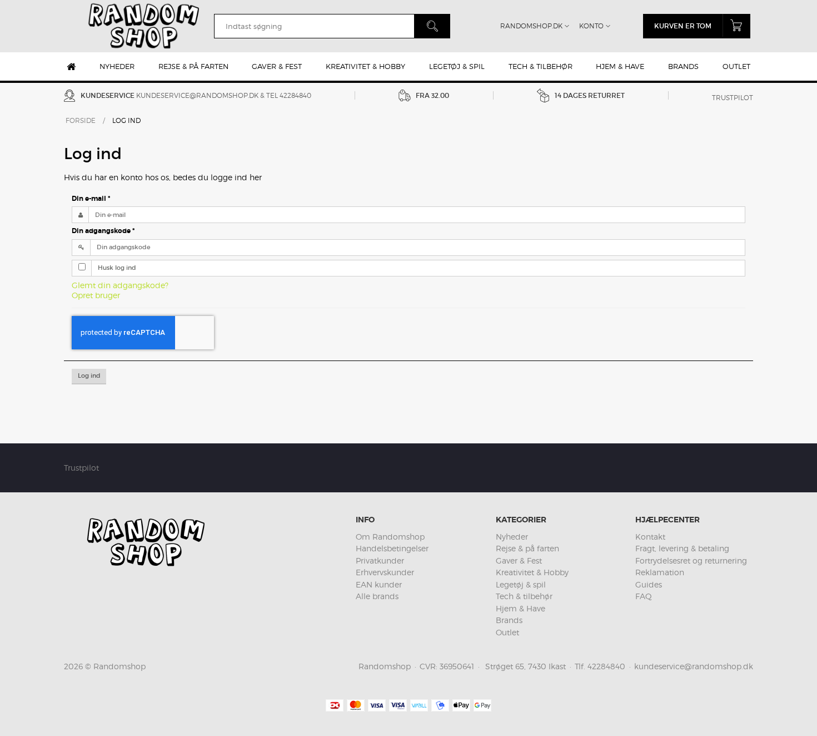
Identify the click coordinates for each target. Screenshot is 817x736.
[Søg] (432, 26)
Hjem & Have (620, 66)
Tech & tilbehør (540, 66)
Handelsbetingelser (392, 548)
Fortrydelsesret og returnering (691, 560)
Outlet (736, 66)
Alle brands (377, 596)
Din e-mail (91, 199)
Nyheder (116, 66)
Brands (683, 66)
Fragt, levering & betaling (682, 548)
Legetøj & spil (457, 66)
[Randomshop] (145, 26)
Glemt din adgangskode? (120, 285)
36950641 (457, 666)
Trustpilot (732, 97)
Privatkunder (380, 560)
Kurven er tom (682, 26)
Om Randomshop (390, 536)
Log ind (89, 375)
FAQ (643, 596)
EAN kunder (379, 584)
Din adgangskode (103, 231)
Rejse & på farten (193, 66)
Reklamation (659, 572)
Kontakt (650, 536)
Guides (648, 584)
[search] (314, 26)
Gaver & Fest (277, 66)
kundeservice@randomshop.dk (197, 95)
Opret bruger (96, 295)
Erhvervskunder (385, 572)
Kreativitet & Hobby (365, 66)
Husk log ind (117, 267)
